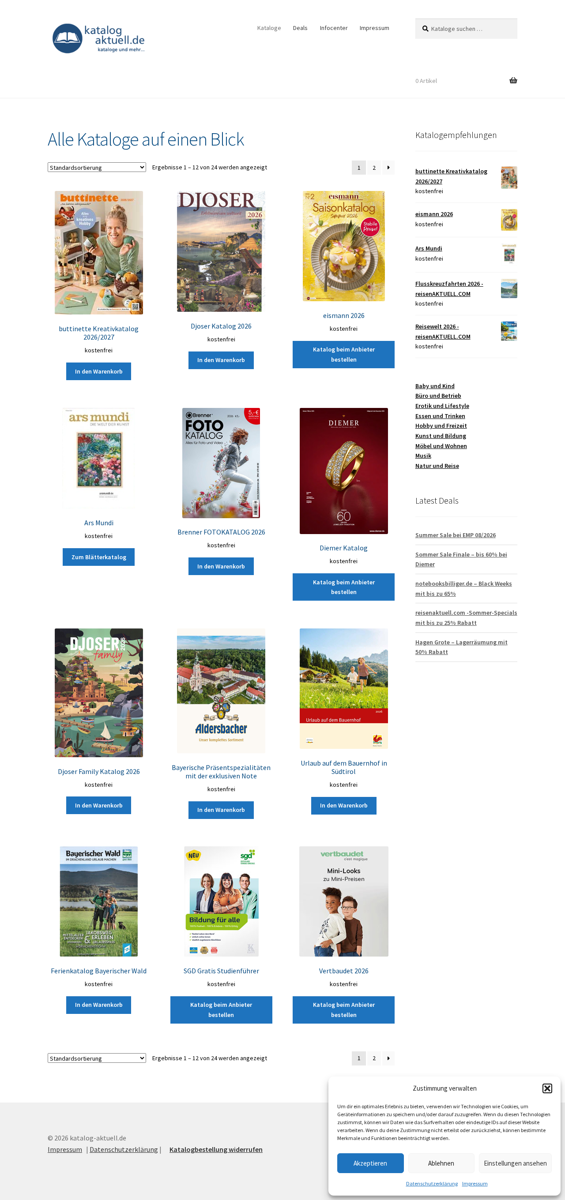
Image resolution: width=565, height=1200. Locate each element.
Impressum (475, 1183)
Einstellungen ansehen (515, 1163)
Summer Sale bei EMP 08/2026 (455, 535)
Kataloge (269, 28)
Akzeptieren (370, 1163)
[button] (547, 1088)
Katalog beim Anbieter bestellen (344, 354)
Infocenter (334, 28)
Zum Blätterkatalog (99, 557)
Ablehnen (441, 1163)
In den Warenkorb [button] (99, 371)
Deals (300, 28)
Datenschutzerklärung (432, 1183)
